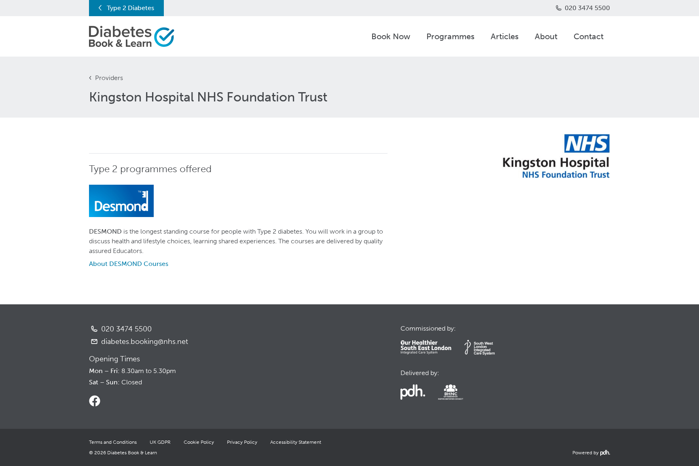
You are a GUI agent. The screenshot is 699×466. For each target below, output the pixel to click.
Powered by (590, 452)
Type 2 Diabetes (130, 8)
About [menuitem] (546, 36)
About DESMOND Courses (128, 264)
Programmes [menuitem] (450, 36)
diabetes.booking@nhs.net (144, 341)
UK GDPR (160, 442)
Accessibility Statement (295, 442)
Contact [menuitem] (589, 36)
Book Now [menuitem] (390, 36)
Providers (109, 78)
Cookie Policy (199, 442)
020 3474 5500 (587, 8)
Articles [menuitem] (505, 36)
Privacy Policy (242, 442)
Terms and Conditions (113, 442)
